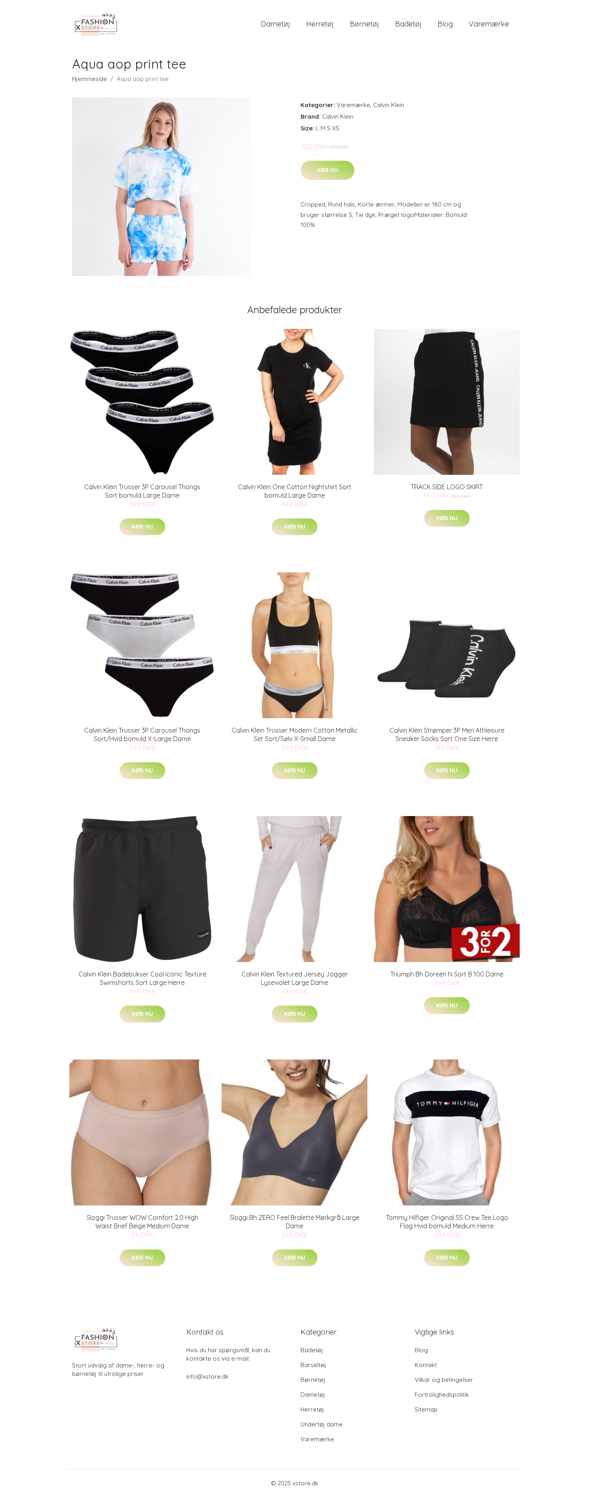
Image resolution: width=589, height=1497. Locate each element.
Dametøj (275, 23)
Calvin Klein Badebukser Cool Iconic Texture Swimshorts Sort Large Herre (142, 978)
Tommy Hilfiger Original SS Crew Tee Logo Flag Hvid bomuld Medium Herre (447, 1221)
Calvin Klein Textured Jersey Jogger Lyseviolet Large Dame (295, 978)
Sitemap (426, 1409)
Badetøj (408, 23)
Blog (445, 23)
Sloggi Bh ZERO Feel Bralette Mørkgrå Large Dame (294, 1221)
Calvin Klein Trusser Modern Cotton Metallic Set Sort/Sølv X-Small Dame (295, 734)
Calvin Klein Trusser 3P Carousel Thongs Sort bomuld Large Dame (142, 491)
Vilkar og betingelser (444, 1380)
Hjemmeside (89, 79)
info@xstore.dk (207, 1376)
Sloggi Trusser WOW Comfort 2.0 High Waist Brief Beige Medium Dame (142, 1221)
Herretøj (320, 23)
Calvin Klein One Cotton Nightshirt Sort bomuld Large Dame (294, 491)
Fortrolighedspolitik (442, 1394)
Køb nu (327, 170)
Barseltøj (313, 1365)
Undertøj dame (322, 1424)
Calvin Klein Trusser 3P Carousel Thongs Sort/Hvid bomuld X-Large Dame (142, 734)
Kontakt (426, 1365)
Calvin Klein (388, 105)
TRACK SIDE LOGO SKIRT (447, 487)
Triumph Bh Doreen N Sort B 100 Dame (446, 974)
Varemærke (489, 23)
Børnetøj (364, 23)
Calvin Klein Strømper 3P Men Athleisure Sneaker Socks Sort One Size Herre (446, 734)
